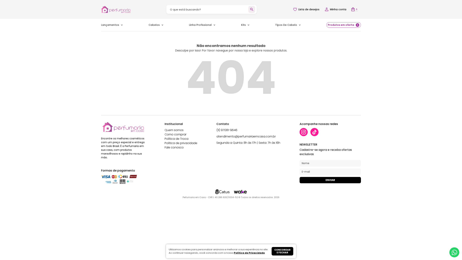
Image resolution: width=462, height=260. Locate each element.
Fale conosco (174, 147)
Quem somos (174, 130)
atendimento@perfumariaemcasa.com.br (246, 136)
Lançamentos (110, 25)
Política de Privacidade (249, 253)
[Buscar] (251, 9)
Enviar (330, 180)
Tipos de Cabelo (286, 25)
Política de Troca (176, 139)
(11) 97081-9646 (226, 130)
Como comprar (175, 134)
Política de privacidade (181, 143)
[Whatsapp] (454, 252)
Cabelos (154, 25)
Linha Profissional (200, 25)
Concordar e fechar (282, 251)
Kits (243, 25)
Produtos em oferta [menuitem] (341, 25)
